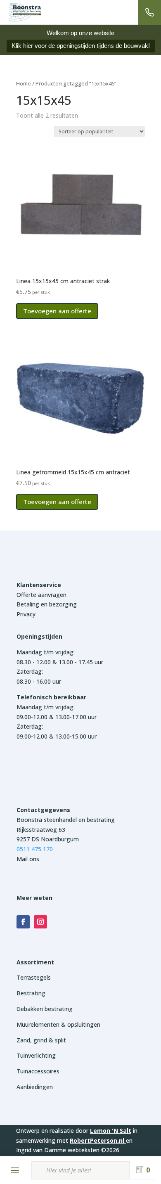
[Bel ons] (149, 12)
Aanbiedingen (35, 1087)
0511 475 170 (35, 849)
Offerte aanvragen (41, 595)
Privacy (26, 614)
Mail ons (28, 859)
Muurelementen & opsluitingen (58, 1024)
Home (23, 83)
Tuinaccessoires (38, 1071)
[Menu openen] (15, 1170)
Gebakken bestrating (45, 1009)
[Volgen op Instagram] (40, 921)
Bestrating (31, 993)
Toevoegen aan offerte (57, 311)
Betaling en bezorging (47, 604)
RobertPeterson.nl (97, 1140)
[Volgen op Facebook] (23, 921)
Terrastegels (34, 977)
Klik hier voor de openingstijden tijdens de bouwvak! (81, 45)
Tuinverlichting (36, 1055)
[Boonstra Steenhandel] (25, 12)
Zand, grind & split (41, 1040)
